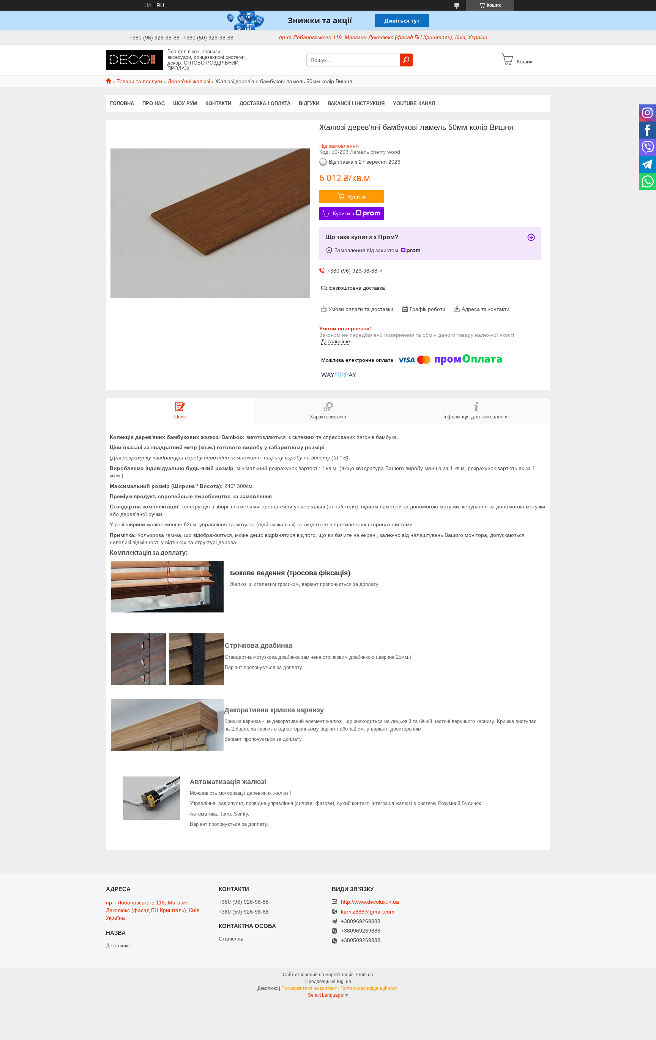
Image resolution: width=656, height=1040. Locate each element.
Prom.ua (364, 974)
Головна (122, 103)
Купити (356, 197)
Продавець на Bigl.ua (328, 981)
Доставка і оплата (265, 103)
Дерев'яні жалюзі (189, 81)
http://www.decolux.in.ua (370, 902)
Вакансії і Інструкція (356, 103)
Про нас (153, 103)
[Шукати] (406, 60)
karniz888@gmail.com (367, 912)
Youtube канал (414, 103)
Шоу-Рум (185, 103)
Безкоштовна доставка (357, 288)
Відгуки (309, 103)
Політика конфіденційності (370, 988)
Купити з (343, 213)
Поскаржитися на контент (309, 988)
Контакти (218, 103)
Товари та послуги (139, 81)
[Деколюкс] (134, 60)
